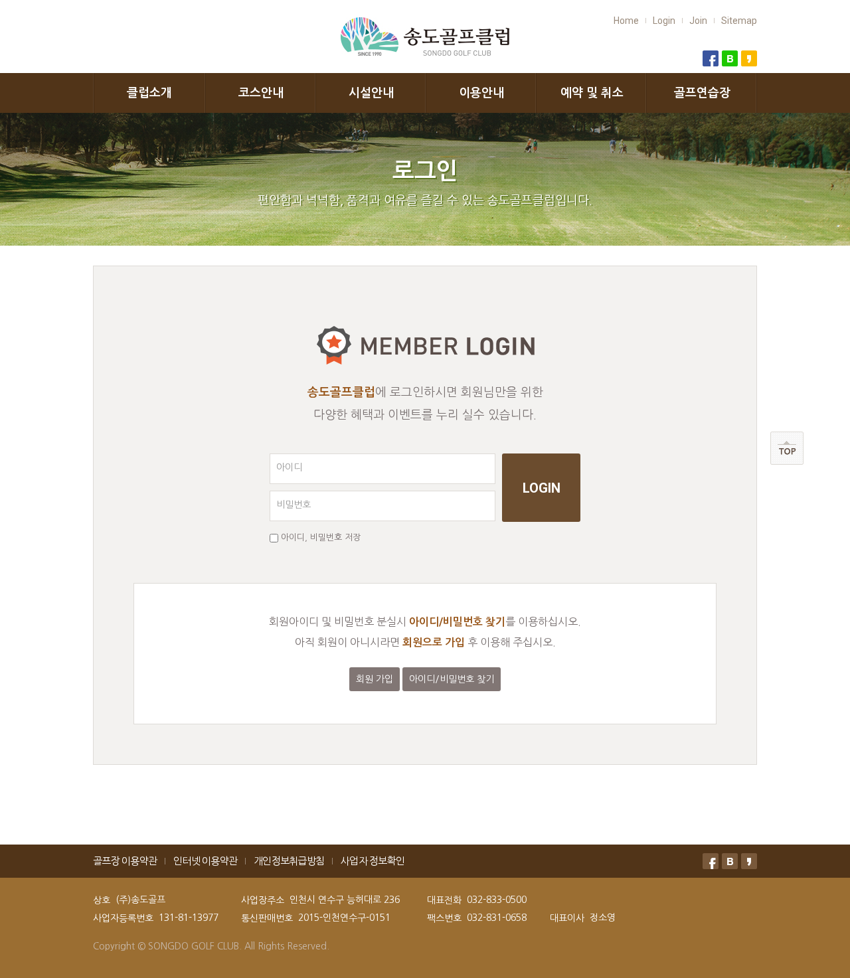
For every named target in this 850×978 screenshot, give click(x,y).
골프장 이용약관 (125, 861)
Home (626, 20)
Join (698, 20)
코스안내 (261, 93)
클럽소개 (149, 93)
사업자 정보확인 (372, 861)
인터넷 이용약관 (205, 861)
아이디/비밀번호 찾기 (451, 679)
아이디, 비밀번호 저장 (321, 537)
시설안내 (371, 93)
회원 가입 (374, 679)
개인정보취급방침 (289, 861)
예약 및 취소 (592, 93)
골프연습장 (702, 93)
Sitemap (739, 20)
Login (664, 20)
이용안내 (481, 93)
